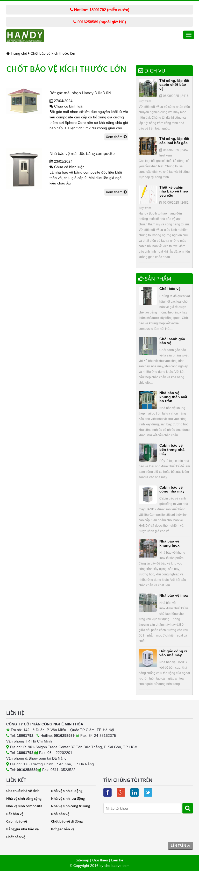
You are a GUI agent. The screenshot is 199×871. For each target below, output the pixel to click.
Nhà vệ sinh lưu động (68, 798)
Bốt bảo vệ (14, 813)
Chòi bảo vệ (170, 289)
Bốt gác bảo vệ (62, 829)
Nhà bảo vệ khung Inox (169, 543)
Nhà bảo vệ (60, 813)
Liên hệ (117, 860)
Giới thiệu (100, 860)
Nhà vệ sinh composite (24, 806)
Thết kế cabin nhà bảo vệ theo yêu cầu (173, 191)
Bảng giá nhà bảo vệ (22, 829)
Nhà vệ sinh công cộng (23, 798)
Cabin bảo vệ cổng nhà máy (171, 489)
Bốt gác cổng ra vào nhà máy (173, 653)
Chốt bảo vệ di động (67, 821)
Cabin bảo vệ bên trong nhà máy (171, 449)
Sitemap (82, 860)
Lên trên (179, 845)
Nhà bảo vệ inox (173, 595)
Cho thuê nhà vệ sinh (22, 790)
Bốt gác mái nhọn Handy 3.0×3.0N (80, 92)
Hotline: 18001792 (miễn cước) (101, 10)
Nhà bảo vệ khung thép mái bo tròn (173, 397)
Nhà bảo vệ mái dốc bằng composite (82, 153)
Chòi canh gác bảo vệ (172, 341)
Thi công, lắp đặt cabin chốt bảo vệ (174, 84)
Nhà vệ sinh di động (66, 790)
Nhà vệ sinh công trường (70, 806)
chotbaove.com (117, 865)
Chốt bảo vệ (15, 836)
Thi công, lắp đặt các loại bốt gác (174, 141)
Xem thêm (115, 137)
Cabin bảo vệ (16, 821)
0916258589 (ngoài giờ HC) (101, 22)
